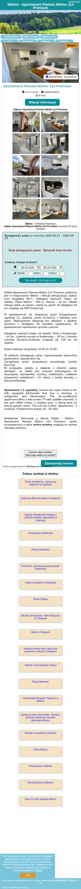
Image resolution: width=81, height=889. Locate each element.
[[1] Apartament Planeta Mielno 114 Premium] (40, 62)
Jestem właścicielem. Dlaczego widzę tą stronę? (41, 454)
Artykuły (64, 41)
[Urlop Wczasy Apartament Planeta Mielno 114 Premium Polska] (26, 131)
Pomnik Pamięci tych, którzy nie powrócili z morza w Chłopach (40, 650)
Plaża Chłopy (40, 599)
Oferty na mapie (30, 37)
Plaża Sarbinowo (40, 549)
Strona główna (11, 37)
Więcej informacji (42, 102)
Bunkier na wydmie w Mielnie (40, 733)
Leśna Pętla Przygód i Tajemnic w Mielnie (41, 699)
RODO (38, 870)
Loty (9, 41)
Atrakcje (46, 41)
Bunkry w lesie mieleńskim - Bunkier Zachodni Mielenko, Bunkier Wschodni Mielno (40, 717)
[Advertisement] (40, 847)
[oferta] (47, 77)
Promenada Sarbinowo (40, 533)
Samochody (27, 41)
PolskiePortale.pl (22, 887)
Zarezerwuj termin (59, 463)
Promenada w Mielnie (40, 766)
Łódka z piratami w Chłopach (40, 582)
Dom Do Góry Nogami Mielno (40, 799)
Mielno (71, 45)
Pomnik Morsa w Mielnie (41, 782)
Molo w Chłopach (40, 632)
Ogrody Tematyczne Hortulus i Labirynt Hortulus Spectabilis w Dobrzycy (40, 517)
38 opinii (72, 226)
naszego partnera (15, 427)
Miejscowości (49, 37)
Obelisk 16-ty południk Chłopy (41, 665)
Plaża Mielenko (40, 681)
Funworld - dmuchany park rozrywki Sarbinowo (41, 567)
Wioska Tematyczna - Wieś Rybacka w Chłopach (40, 617)
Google (48, 856)
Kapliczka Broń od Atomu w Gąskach (40, 498)
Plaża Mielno (41, 749)
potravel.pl (74, 1)
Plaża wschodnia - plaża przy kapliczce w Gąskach (40, 483)
